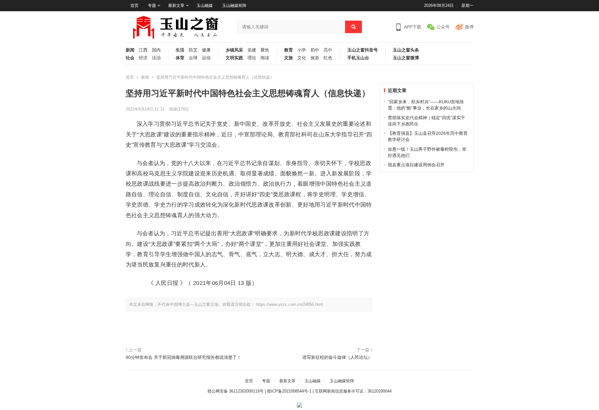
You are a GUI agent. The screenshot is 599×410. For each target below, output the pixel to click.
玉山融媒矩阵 (234, 5)
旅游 (314, 58)
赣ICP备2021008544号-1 (289, 391)
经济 (143, 58)
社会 (130, 58)
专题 (152, 5)
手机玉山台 (358, 58)
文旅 (288, 58)
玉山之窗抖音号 (362, 50)
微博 (469, 26)
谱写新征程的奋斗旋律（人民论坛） (337, 357)
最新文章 (176, 5)
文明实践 (234, 58)
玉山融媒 (205, 5)
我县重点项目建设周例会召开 (416, 164)
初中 (314, 50)
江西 (143, 50)
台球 (193, 58)
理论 (251, 58)
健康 (206, 50)
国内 (156, 50)
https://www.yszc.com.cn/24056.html (289, 304)
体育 (180, 58)
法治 (156, 58)
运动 (206, 58)
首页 (134, 5)
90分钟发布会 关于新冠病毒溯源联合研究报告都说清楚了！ (183, 357)
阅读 (265, 58)
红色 (328, 58)
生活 (180, 50)
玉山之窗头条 (406, 50)
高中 (328, 50)
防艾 (193, 50)
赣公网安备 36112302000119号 (235, 391)
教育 (288, 50)
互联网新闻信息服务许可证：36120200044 (353, 391)
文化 (301, 58)
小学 (301, 50)
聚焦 (265, 50)
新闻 (130, 50)
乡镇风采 (234, 50)
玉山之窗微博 (406, 58)
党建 (251, 50)
